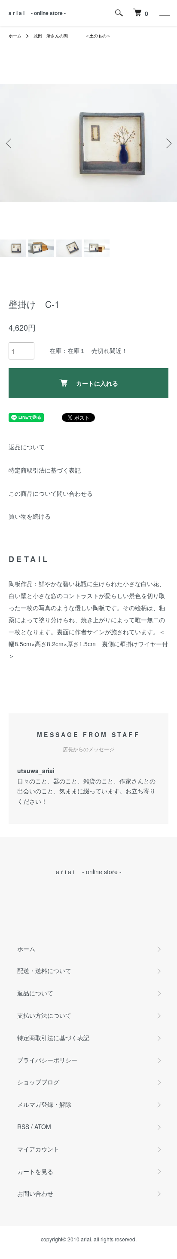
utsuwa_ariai (36, 770)
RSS (23, 1126)
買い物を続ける (30, 516)
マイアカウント (38, 1149)
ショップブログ (38, 1082)
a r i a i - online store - (37, 13)
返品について (27, 446)
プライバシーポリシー (47, 1060)
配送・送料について (44, 970)
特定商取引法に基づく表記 (45, 470)
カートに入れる (97, 383)
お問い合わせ (35, 1193)
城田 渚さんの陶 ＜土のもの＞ (72, 36)
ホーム (15, 36)
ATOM (42, 1126)
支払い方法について (44, 1015)
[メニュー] (164, 13)
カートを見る (35, 1171)
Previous (9, 143)
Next (167, 143)
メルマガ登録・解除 (44, 1104)
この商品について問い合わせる (51, 493)
